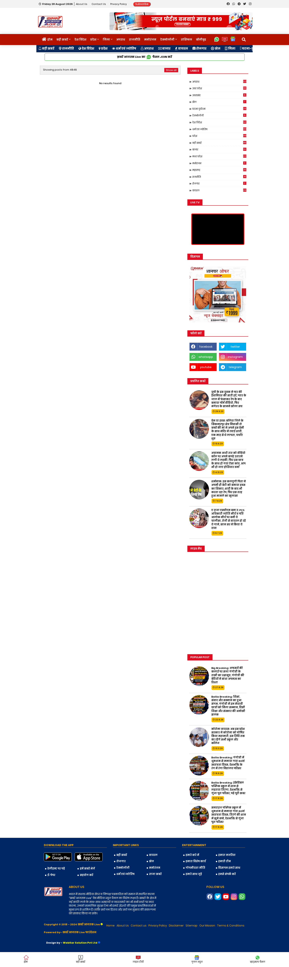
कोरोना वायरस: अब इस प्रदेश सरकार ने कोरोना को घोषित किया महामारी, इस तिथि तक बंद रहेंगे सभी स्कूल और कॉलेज (228, 736)
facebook (206, 347)
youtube (206, 367)
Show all (171, 70)
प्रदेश (93, 39)
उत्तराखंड (219, 95)
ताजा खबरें (155, 874)
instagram (235, 357)
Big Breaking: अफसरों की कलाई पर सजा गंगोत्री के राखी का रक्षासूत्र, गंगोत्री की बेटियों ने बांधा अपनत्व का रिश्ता (227, 675)
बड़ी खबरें (62, 39)
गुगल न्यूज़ (196, 961)
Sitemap (191, 925)
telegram (235, 367)
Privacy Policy (118, 4)
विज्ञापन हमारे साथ (229, 868)
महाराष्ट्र (219, 170)
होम (49, 39)
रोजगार (201, 48)
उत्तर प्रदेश (219, 88)
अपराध (120, 39)
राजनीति (134, 39)
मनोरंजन (150, 39)
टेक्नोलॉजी (167, 39)
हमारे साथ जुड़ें (194, 874)
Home (110, 925)
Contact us (99, 4)
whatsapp (206, 357)
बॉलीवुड (201, 39)
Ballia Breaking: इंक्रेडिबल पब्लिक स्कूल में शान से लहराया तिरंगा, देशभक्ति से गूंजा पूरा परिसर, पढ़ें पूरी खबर (228, 788)
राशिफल (186, 39)
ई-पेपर (51, 875)
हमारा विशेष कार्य (196, 861)
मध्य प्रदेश (219, 156)
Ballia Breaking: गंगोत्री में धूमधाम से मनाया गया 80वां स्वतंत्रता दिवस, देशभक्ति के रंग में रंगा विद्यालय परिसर (228, 763)
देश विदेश (80, 39)
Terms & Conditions (230, 925)
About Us (82, 4)
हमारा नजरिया (227, 855)
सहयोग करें (86, 875)
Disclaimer (176, 925)
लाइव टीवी (138, 961)
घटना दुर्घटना (219, 109)
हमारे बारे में (192, 855)
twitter (235, 347)
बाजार (166, 48)
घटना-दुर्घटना (251, 48)
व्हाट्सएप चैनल (257, 961)
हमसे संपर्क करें (227, 874)
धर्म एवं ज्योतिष (125, 48)
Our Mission (207, 925)
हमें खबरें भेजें (87, 868)
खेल (217, 48)
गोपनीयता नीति (195, 868)
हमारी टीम (224, 861)
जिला (106, 39)
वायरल (183, 48)
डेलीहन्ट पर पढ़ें (56, 868)
